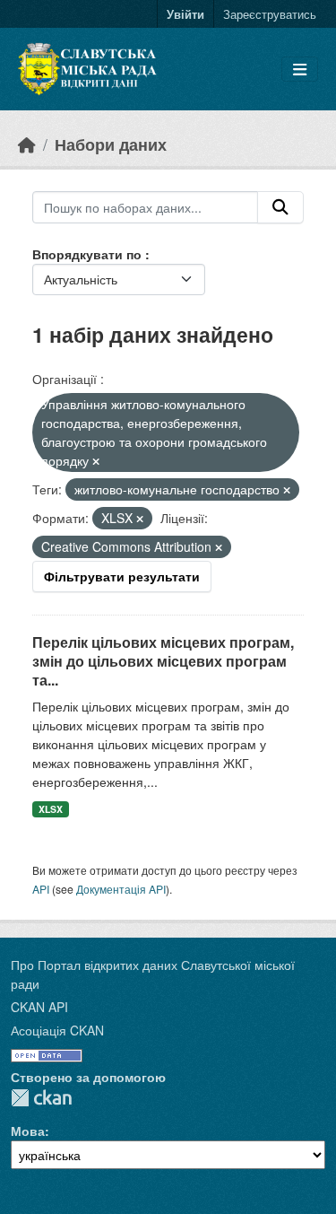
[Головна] (27, 144)
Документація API (121, 888)
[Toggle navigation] (299, 70)
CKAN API (39, 1007)
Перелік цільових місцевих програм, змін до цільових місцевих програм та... (163, 661)
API (40, 888)
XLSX (51, 809)
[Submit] (280, 207)
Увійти (185, 13)
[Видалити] (95, 461)
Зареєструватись (269, 13)
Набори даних (111, 144)
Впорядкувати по (88, 254)
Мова (28, 1131)
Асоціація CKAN (57, 1030)
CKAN (41, 1097)
